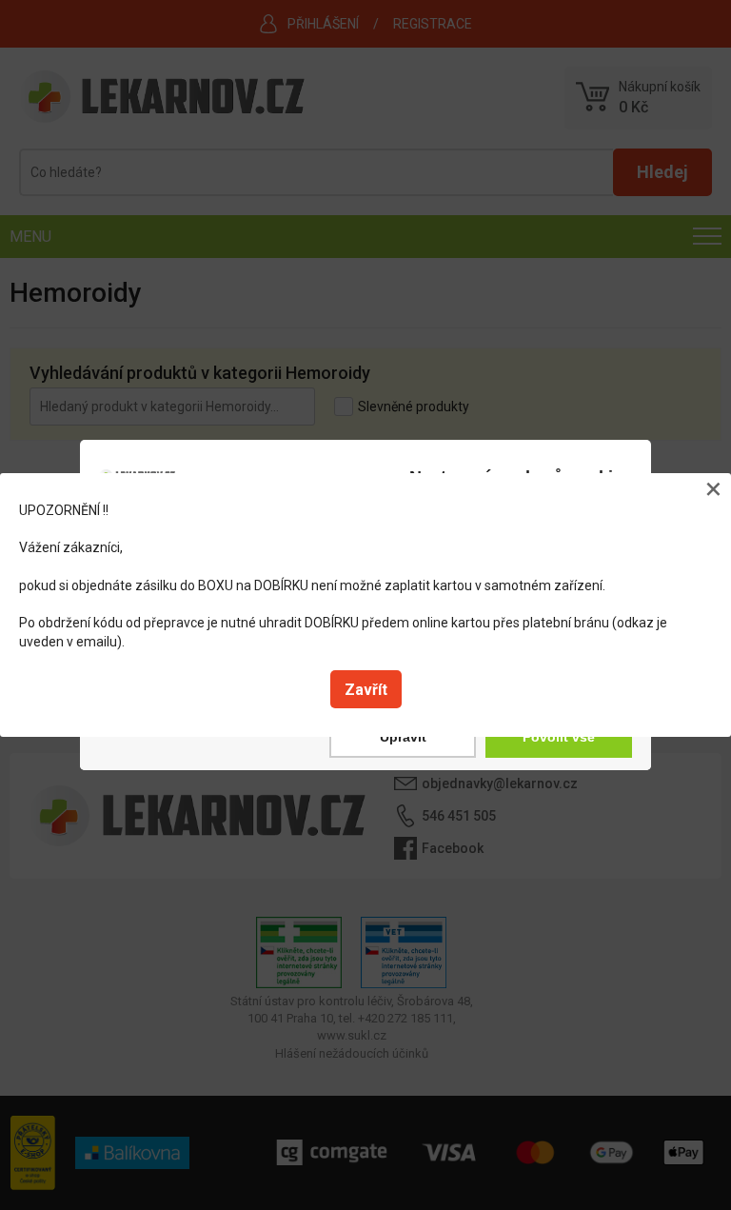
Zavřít (366, 690)
